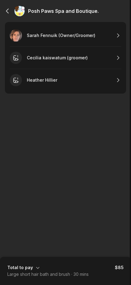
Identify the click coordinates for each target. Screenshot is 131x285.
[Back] (7, 11)
